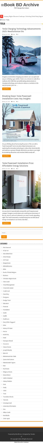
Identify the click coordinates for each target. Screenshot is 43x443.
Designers (6, 297)
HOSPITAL (6, 334)
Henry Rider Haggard (9, 322)
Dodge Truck (6, 300)
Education (6, 303)
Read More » (6, 89)
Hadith (5, 316)
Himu (4, 325)
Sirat (4, 384)
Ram (4, 365)
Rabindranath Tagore (9, 362)
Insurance (6, 344)
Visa (4, 409)
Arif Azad (5, 260)
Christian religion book (9, 278)
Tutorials (5, 400)
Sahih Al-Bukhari (7, 378)
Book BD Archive (21, 4)
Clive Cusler (6, 281)
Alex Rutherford (7, 253)
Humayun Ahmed (8, 341)
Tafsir (4, 390)
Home (3, 20)
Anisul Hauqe (6, 257)
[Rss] (21, 436)
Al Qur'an (5, 250)
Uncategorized (7, 403)
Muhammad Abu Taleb (9, 356)
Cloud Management (8, 285)
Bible (4, 269)
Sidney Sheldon (7, 381)
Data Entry (6, 294)
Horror (5, 331)
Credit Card (6, 291)
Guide (4, 313)
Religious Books (7, 372)
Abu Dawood (7, 247)
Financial (5, 306)
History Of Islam (7, 328)
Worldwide (6, 415)
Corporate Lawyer (8, 288)
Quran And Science (8, 359)
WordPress (18, 434)
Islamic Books (7, 347)
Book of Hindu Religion (9, 272)
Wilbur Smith (6, 412)
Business (5, 275)
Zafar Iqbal (6, 418)
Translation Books (8, 397)
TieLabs (32, 434)
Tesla (13, 34)
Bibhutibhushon (7, 266)
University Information (9, 406)
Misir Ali (5, 353)
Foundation (6, 309)
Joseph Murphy (7, 350)
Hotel (4, 337)
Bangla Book (6, 263)
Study (4, 387)
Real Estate (6, 369)
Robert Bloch (6, 375)
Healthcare (6, 319)
